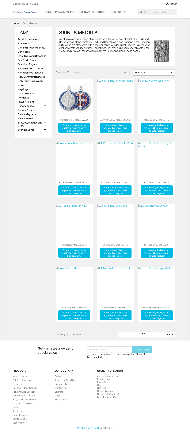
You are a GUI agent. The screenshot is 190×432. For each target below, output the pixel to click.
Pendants (23, 97)
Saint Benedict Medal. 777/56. (74, 119)
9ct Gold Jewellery (28, 39)
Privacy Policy (64, 12)
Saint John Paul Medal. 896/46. (115, 119)
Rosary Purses (26, 110)
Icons (21, 85)
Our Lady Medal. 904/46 (74, 307)
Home (48, 12)
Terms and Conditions (92, 12)
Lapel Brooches (27, 93)
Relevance (154, 72)
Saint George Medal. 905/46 (156, 307)
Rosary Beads (26, 106)
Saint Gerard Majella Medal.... (156, 182)
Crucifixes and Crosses (31, 56)
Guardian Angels (27, 64)
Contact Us (118, 12)
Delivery (59, 376)
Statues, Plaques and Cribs (30, 124)
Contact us (60, 387)
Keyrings (23, 89)
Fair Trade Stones (28, 60)
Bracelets (23, 43)
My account (61, 399)
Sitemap (59, 391)
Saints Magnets (27, 114)
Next (170, 334)
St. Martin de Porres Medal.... (115, 307)
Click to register (74, 131)
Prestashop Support (88, 428)
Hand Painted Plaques (30, 72)
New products (20, 376)
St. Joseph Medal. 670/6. (156, 244)
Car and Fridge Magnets (31, 47)
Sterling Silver (26, 129)
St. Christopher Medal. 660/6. (115, 182)
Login (57, 395)
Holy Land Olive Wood (30, 81)
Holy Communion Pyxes (31, 76)
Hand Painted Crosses (30, 68)
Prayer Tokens (26, 101)
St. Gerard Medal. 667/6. (74, 244)
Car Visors (24, 51)
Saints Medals (26, 118)
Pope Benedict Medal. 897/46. (74, 182)
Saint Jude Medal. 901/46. (116, 244)
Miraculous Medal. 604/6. (157, 119)
